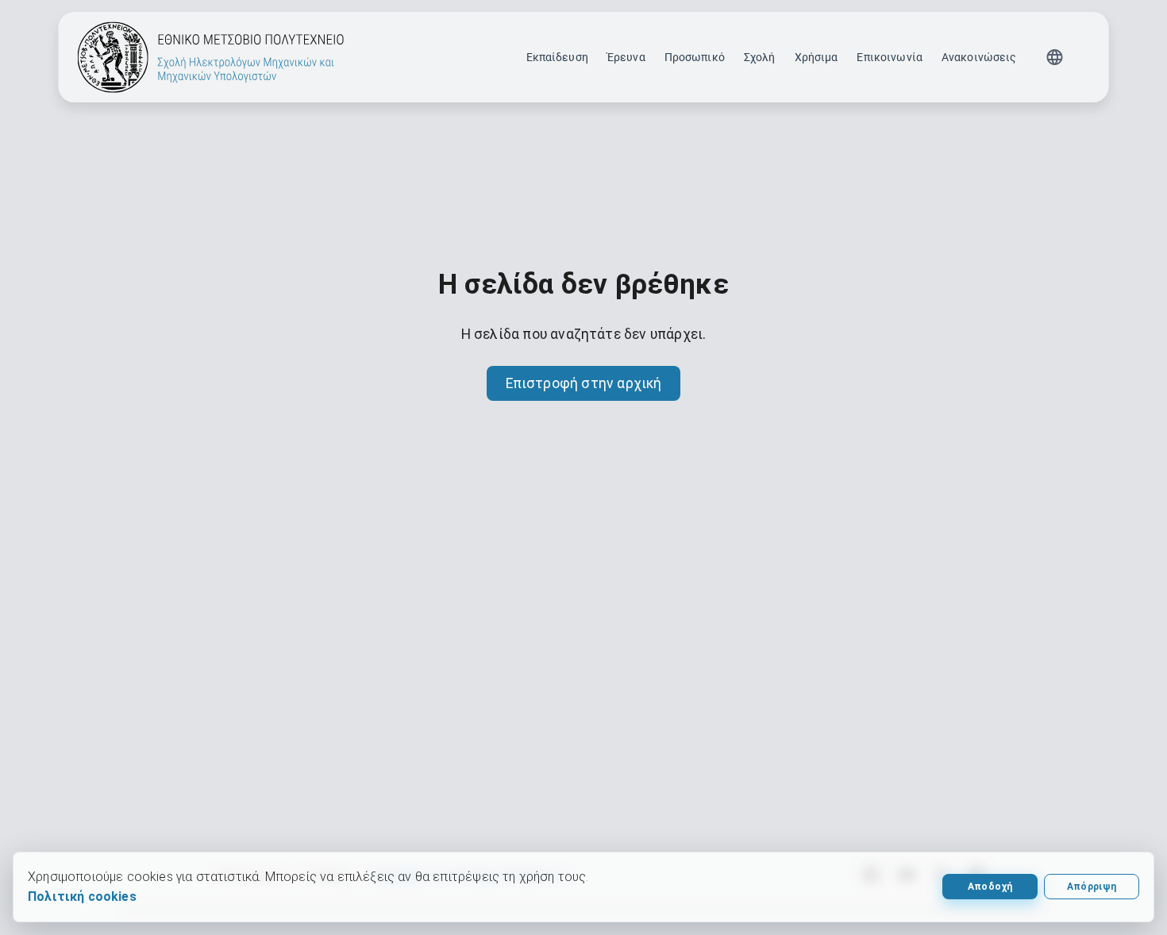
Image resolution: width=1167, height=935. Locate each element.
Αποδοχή (990, 886)
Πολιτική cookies (82, 896)
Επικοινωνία (889, 57)
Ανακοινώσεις (979, 57)
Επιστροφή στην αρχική (584, 383)
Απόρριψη (1092, 886)
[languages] (1055, 57)
